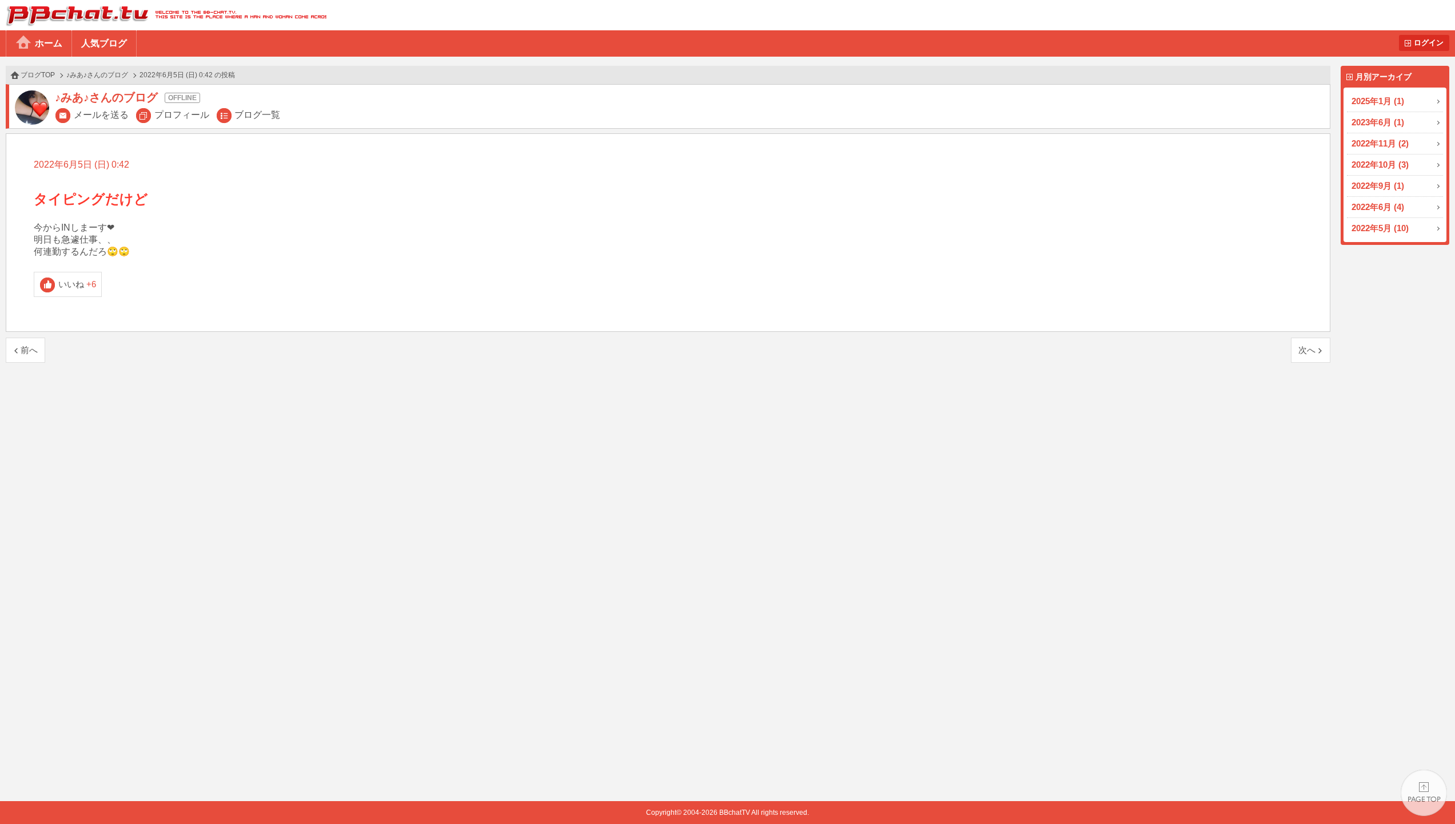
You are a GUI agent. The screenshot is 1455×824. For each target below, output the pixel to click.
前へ (29, 350)
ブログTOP (38, 75)
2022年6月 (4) (1378, 207)
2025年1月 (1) (1378, 101)
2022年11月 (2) (1380, 143)
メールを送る (101, 115)
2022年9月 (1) (1378, 186)
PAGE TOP (1424, 792)
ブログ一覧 (257, 115)
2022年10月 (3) (1380, 164)
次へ (1307, 350)
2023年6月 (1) (1378, 122)
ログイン (1429, 42)
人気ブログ (104, 43)
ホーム (48, 43)
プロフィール (181, 115)
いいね (77, 284)
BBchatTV (163, 15)
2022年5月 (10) (1380, 228)
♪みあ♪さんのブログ (97, 75)
